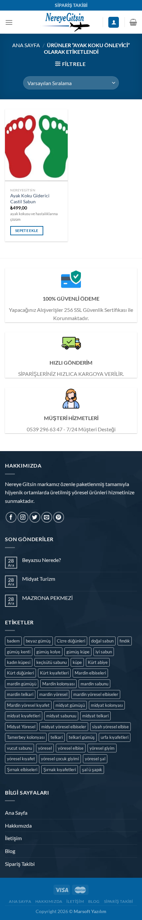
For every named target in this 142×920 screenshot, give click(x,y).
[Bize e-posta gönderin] (46, 517)
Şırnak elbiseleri (22, 769)
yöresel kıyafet (21, 758)
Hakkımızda (18, 825)
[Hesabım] (113, 22)
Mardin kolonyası (58, 683)
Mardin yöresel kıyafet (28, 705)
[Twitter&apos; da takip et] (34, 517)
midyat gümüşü (70, 705)
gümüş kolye (48, 651)
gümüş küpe (77, 651)
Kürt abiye (98, 662)
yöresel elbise (71, 748)
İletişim (13, 838)
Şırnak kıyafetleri (59, 769)
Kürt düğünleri (20, 672)
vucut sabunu (19, 748)
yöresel (45, 748)
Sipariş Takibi (20, 864)
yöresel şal (95, 758)
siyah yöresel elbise (110, 726)
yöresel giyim (102, 748)
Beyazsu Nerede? (41, 560)
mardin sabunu (94, 683)
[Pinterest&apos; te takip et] (58, 517)
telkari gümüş (82, 737)
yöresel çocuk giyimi (60, 758)
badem (13, 640)
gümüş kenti (18, 651)
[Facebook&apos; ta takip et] (11, 517)
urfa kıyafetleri (114, 737)
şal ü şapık (92, 769)
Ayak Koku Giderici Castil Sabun (30, 198)
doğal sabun (102, 640)
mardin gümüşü (21, 683)
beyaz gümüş (38, 640)
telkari (57, 737)
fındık (125, 640)
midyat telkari (95, 715)
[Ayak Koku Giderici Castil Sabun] (36, 146)
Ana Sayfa (26, 45)
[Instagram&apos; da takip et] (23, 517)
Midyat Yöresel (21, 726)
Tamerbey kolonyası (26, 737)
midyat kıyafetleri (23, 715)
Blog (10, 851)
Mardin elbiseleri (90, 672)
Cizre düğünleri (71, 640)
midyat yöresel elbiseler (63, 726)
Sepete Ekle (26, 230)
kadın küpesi (18, 662)
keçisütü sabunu (51, 662)
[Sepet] (133, 22)
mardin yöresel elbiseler (95, 694)
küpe (77, 662)
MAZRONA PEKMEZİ (47, 598)
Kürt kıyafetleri (54, 672)
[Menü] (9, 22)
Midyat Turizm (38, 578)
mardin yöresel (53, 694)
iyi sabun (103, 651)
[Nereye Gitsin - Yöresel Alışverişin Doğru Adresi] (65, 22)
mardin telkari (20, 694)
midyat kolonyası (107, 705)
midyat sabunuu (61, 715)
